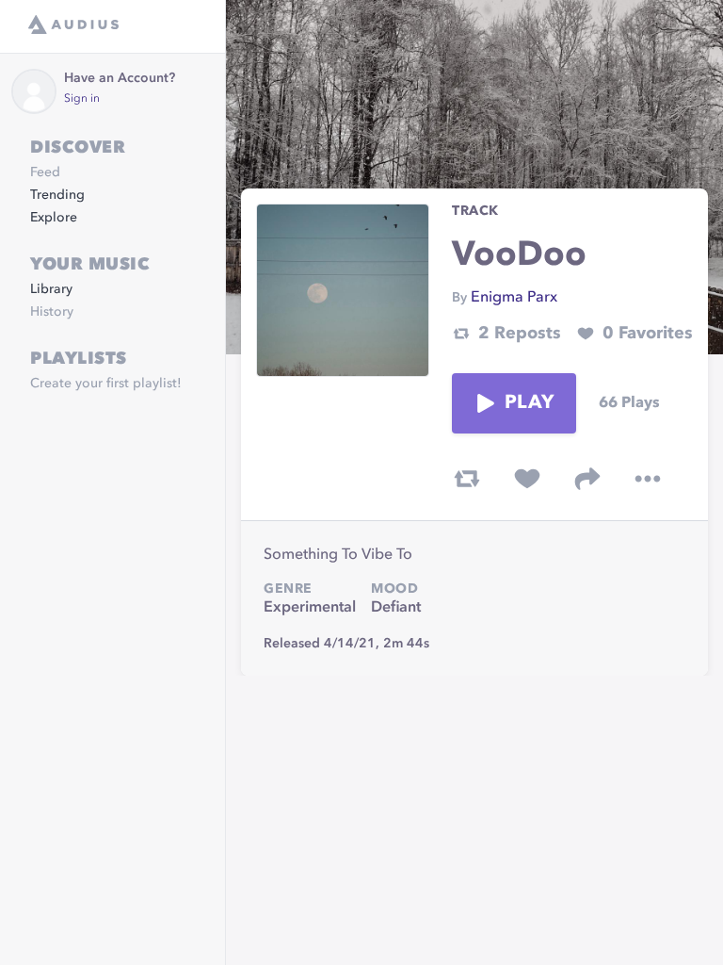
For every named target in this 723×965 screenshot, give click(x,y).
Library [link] (51, 289)
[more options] (648, 479)
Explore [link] (53, 217)
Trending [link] (57, 195)
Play (529, 403)
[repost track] (467, 479)
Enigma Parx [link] (514, 297)
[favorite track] (527, 479)
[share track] (587, 479)
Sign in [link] (82, 99)
